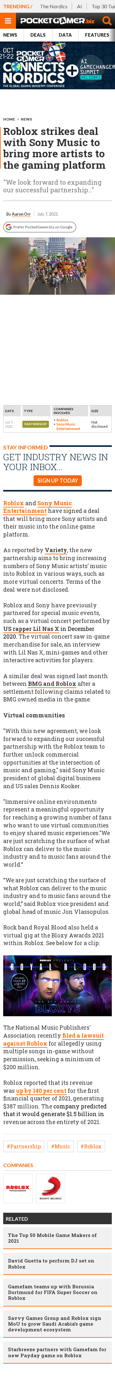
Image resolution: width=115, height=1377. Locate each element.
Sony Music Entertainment (68, 426)
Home (9, 119)
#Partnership (24, 1146)
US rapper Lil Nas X (31, 629)
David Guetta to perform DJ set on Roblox (51, 1263)
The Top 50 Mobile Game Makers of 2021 (52, 1238)
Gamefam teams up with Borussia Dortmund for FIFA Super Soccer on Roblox (52, 1292)
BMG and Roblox (52, 683)
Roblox (62, 420)
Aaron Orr (21, 214)
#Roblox (91, 1146)
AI (79, 6)
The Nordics (53, 6)
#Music (60, 1146)
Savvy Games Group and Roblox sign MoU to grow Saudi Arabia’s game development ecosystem (54, 1324)
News (10, 35)
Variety (56, 550)
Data (65, 35)
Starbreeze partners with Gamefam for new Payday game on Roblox (57, 1352)
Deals (38, 35)
